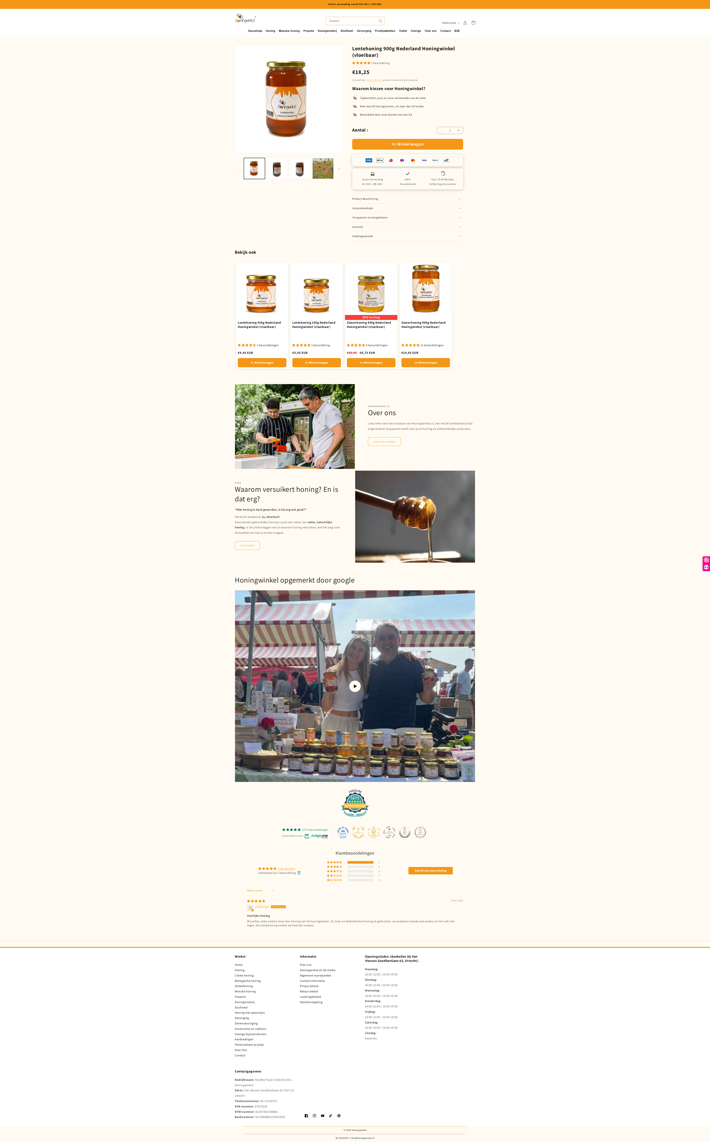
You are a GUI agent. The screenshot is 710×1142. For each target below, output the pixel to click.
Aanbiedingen (244, 1039)
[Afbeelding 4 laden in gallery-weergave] (323, 168)
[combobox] (355, 21)
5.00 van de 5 (286, 869)
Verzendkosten (374, 80)
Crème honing (244, 975)
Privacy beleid (309, 986)
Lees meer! (247, 545)
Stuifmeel (241, 1007)
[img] (256, 901)
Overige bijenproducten (250, 1034)
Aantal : (360, 130)
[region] (355, 4)
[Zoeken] (380, 21)
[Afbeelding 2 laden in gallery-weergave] (277, 168)
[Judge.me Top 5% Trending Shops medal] (420, 832)
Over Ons (241, 1050)
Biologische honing (248, 981)
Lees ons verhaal (384, 441)
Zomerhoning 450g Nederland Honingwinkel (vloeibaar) (369, 324)
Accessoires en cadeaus (250, 1029)
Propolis (240, 997)
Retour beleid (309, 991)
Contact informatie (312, 981)
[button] (473, 23)
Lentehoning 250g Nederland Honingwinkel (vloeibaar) (314, 324)
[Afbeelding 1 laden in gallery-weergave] (254, 168)
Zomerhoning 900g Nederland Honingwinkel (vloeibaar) (423, 324)
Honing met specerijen (250, 1013)
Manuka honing (245, 991)
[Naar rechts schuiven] (339, 168)
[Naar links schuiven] (239, 168)
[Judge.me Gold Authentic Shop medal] (358, 832)
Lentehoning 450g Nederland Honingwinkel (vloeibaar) (259, 324)
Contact (240, 1055)
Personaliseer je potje (249, 1045)
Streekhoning (244, 986)
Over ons (306, 965)
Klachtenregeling (311, 1002)
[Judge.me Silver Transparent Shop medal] (389, 832)
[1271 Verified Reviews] (355, 818)
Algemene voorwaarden (315, 975)
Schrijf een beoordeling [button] (431, 871)
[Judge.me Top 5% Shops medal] (405, 832)
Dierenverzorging (246, 1023)
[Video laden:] (355, 686)
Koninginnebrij (245, 1002)
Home (239, 965)
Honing (240, 970)
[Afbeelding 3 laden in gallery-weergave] (300, 168)
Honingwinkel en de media (317, 970)
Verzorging (242, 1018)
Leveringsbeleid (310, 997)
